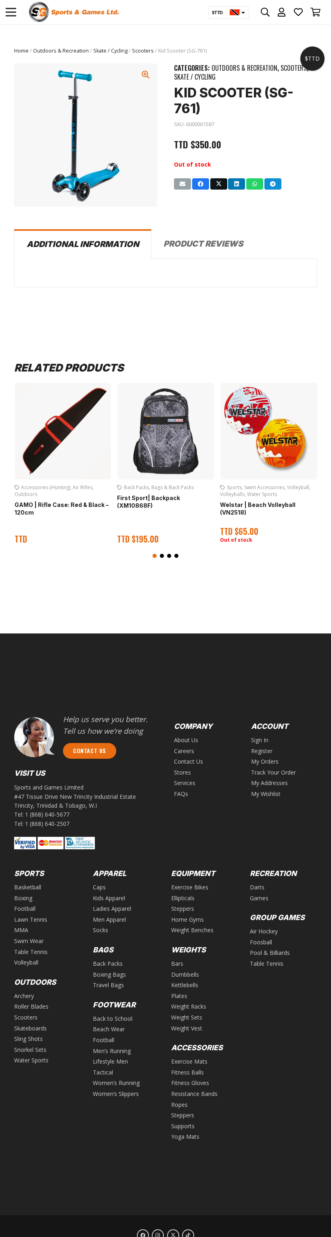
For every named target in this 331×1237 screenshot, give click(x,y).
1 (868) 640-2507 (47, 823)
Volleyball (298, 487)
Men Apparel (109, 919)
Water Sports (262, 494)
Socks (100, 930)
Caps (99, 887)
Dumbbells (185, 974)
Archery (24, 996)
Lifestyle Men (110, 1061)
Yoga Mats (185, 1136)
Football (25, 908)
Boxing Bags (109, 974)
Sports (234, 487)
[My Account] (282, 12)
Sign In (259, 740)
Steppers (182, 908)
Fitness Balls (187, 1072)
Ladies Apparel (112, 908)
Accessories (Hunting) (45, 487)
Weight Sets (186, 1017)
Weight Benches (192, 930)
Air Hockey (264, 931)
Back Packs (136, 487)
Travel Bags (108, 985)
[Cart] (315, 12)
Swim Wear (29, 941)
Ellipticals (183, 898)
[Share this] (200, 184)
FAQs (181, 794)
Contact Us (188, 761)
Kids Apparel (109, 898)
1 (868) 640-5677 (47, 814)
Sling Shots (28, 1039)
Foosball (261, 942)
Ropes (179, 1104)
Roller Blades (31, 1006)
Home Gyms (187, 919)
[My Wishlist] (298, 12)
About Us (186, 740)
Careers (184, 751)
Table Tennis (31, 952)
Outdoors (26, 494)
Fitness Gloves (190, 1083)
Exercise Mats (189, 1061)
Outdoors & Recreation (61, 50)
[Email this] (182, 184)
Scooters (143, 50)
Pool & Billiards (270, 952)
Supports (183, 1126)
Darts (257, 887)
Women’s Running (116, 1083)
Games (259, 898)
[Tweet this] (218, 184)
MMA (21, 930)
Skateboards (30, 1028)
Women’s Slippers (116, 1094)
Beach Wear (109, 1029)
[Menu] (11, 12)
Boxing (23, 898)
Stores (182, 772)
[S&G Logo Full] (74, 12)
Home (21, 50)
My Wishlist (266, 794)
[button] (154, 555)
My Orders (265, 761)
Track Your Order (273, 772)
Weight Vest (186, 1028)
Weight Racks (188, 1006)
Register (261, 751)
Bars (177, 963)
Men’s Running (112, 1051)
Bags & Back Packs (172, 487)
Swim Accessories (264, 487)
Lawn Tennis (30, 919)
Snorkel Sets (30, 1049)
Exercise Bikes (189, 887)
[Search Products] (265, 12)
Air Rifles (82, 487)
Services (184, 783)
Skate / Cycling (110, 50)
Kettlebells (184, 985)
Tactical (103, 1072)
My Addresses (269, 783)
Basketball (27, 887)
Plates (179, 996)
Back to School (112, 1018)
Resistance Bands (194, 1094)
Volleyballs (232, 494)
